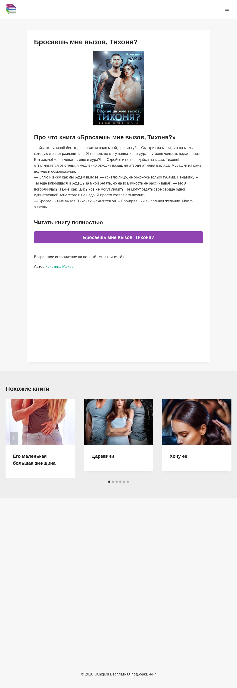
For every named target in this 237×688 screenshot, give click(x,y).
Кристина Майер (59, 266)
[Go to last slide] (14, 438)
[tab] (109, 482)
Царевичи (102, 456)
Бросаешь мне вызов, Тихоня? (118, 237)
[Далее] (223, 438)
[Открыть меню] (227, 9)
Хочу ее (178, 456)
